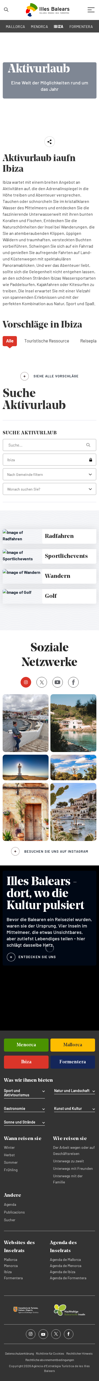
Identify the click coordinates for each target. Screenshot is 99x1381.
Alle (9, 340)
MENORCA (39, 26)
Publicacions (14, 1212)
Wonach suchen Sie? (23, 489)
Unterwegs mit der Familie (68, 1179)
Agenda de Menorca (65, 1265)
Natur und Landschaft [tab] (71, 1091)
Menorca (11, 1265)
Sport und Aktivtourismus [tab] (16, 1093)
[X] (41, 682)
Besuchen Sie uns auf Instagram (56, 851)
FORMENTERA (81, 26)
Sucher (9, 1219)
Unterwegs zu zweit (68, 1161)
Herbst (9, 1155)
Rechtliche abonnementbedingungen (49, 1360)
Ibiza (8, 1271)
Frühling (10, 1169)
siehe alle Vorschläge (56, 376)
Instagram (26, 682)
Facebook (73, 682)
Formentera (13, 1278)
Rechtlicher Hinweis (79, 1353)
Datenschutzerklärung (19, 1353)
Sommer (11, 1162)
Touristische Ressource (46, 340)
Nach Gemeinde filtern (25, 474)
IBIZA (58, 26)
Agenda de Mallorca (65, 1259)
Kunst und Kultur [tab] (68, 1108)
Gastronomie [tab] (14, 1108)
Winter (9, 1147)
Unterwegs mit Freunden (73, 1168)
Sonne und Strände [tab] (19, 1122)
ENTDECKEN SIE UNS (37, 957)
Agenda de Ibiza (62, 1271)
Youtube (57, 682)
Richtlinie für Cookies (50, 1353)
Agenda (10, 1204)
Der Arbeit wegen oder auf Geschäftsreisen (74, 1150)
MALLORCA (15, 26)
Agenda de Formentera (68, 1278)
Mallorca (10, 1259)
